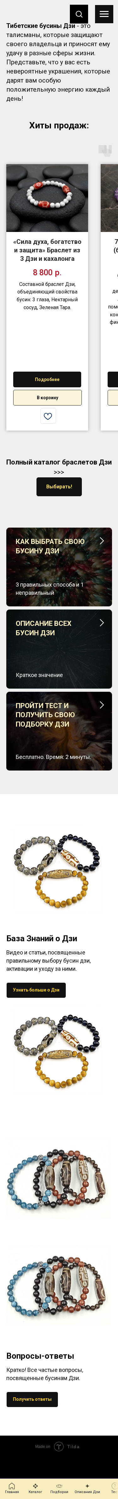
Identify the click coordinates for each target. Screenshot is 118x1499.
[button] (79, 14)
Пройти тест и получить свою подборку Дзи (45, 715)
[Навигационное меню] (104, 14)
